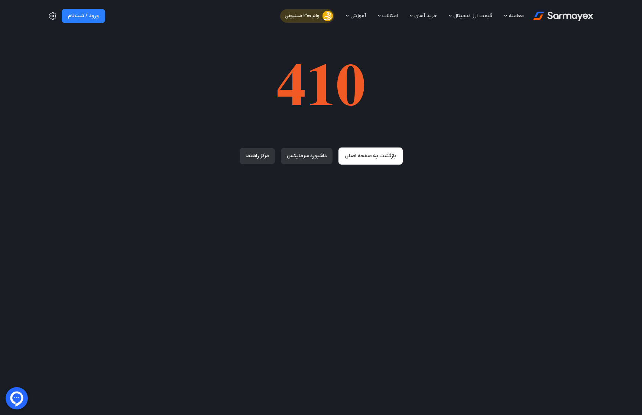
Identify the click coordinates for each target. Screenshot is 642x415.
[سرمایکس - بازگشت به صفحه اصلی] (563, 16)
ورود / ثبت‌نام (83, 15)
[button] (52, 19)
